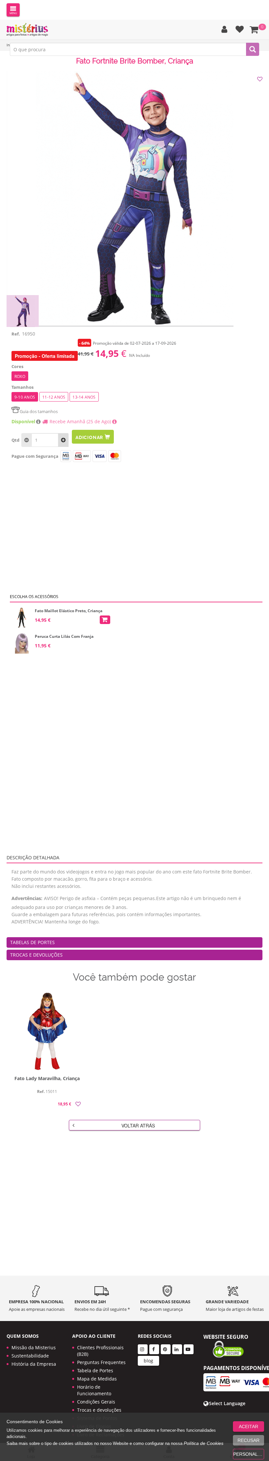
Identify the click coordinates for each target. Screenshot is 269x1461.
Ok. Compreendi (131, 207)
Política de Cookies (203, 1443)
